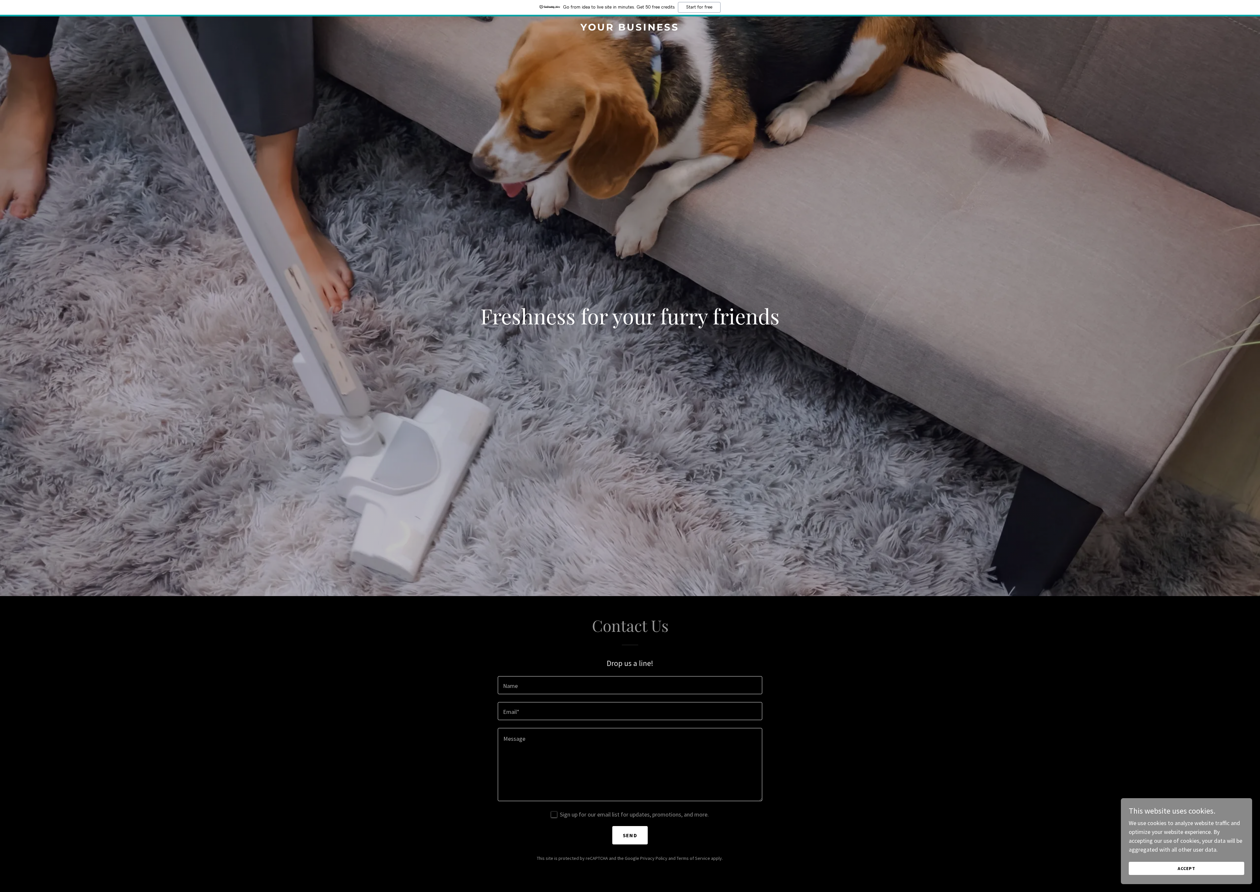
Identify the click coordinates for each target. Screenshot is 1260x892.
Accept (1186, 868)
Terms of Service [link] (693, 858)
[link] (630, 28)
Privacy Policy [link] (653, 858)
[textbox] (630, 685)
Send (630, 835)
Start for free (699, 7)
